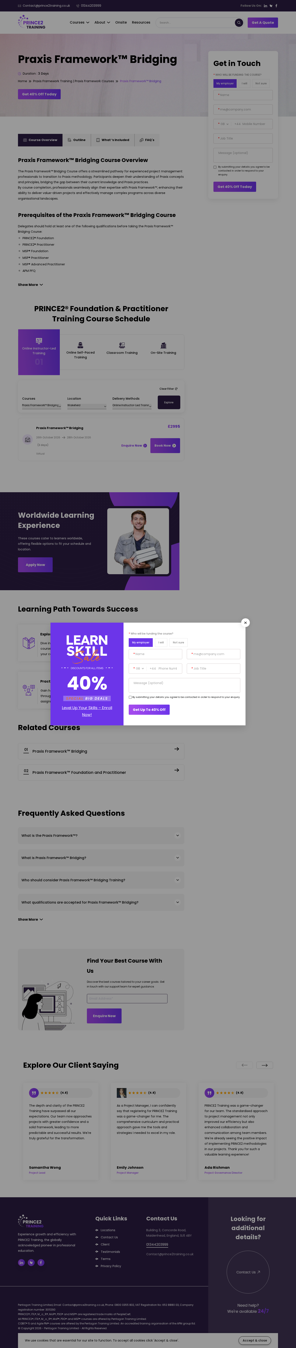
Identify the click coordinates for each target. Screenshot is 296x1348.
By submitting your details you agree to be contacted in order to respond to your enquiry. (186, 697)
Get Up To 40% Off (149, 709)
